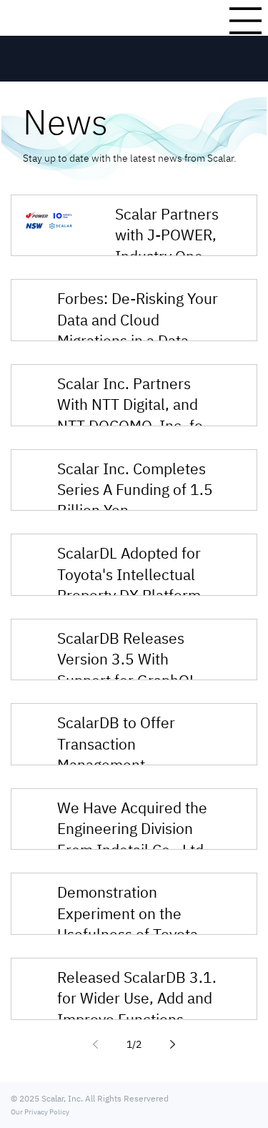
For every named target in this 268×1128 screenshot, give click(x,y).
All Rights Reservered (126, 1098)
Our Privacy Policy (40, 1112)
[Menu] (245, 21)
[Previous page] (96, 1044)
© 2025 (26, 1098)
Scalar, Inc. (62, 1098)
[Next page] (173, 1044)
